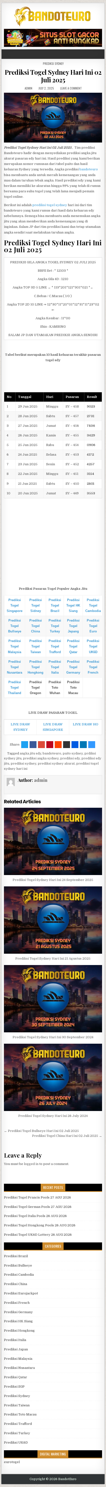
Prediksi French (17, 1303)
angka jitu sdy (30, 753)
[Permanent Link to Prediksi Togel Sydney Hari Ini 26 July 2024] (53, 1077)
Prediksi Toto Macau (20, 1414)
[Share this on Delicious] (91, 744)
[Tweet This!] (24, 744)
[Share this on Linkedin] (83, 744)
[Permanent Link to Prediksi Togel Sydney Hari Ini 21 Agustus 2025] (53, 920)
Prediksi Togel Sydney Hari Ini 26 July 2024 (53, 1116)
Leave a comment (71, 88)
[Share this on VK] (66, 744)
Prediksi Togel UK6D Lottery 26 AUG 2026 (38, 1234)
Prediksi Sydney (53, 63)
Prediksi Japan (16, 1349)
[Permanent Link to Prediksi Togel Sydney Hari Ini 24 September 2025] (53, 841)
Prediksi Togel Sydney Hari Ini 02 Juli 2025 (53, 76)
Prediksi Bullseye (18, 1265)
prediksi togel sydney (49, 205)
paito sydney (73, 753)
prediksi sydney (23, 763)
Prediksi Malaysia (18, 1359)
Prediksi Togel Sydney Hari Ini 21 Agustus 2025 (52, 958)
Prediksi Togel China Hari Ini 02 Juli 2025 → (67, 1136)
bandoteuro (88, 169)
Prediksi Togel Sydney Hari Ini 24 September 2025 (53, 880)
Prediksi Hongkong (19, 1330)
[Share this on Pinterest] (49, 744)
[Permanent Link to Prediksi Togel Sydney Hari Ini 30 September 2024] (53, 998)
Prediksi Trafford (18, 1424)
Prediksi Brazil (16, 1256)
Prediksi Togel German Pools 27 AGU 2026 (37, 1207)
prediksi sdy (70, 758)
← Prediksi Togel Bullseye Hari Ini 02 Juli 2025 (41, 1131)
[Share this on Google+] (41, 744)
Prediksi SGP (14, 1386)
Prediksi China (15, 1284)
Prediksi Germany (18, 1312)
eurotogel (12, 1462)
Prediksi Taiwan (17, 1405)
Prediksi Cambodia (19, 1274)
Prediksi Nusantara (19, 1368)
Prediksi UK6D (16, 1442)
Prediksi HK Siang (18, 1321)
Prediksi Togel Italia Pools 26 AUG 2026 (35, 1216)
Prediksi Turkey (17, 1433)
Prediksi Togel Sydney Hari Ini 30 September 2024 (53, 1037)
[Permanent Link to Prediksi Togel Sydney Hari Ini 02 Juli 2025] (53, 118)
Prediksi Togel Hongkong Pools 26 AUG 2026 (39, 1225)
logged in (31, 1164)
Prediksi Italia (15, 1340)
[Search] (100, 54)
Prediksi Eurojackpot (21, 1293)
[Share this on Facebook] (33, 744)
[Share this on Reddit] (58, 744)
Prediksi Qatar (15, 1377)
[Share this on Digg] (74, 744)
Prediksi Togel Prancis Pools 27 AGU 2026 (37, 1197)
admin (28, 88)
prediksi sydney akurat (56, 763)
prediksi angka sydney (41, 758)
